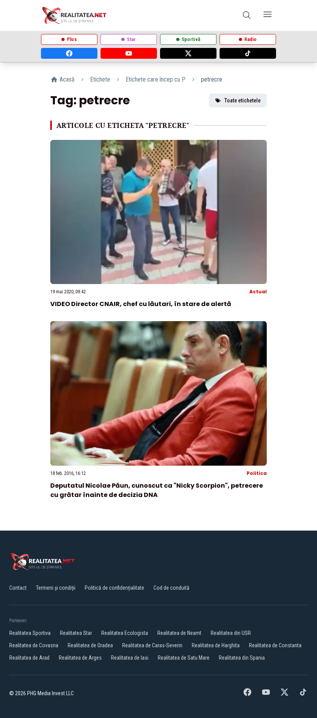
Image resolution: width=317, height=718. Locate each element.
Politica (257, 473)
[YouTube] (129, 53)
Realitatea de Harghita (216, 645)
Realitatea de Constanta (275, 645)
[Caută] (246, 15)
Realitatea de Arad (29, 658)
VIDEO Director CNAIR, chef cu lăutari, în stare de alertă (140, 303)
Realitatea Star (76, 633)
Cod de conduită (171, 588)
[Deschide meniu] (267, 16)
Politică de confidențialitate (114, 588)
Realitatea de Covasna (33, 645)
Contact (18, 588)
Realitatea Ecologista (124, 633)
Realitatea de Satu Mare (184, 658)
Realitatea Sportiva (30, 633)
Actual (258, 291)
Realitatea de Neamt (179, 633)
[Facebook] (69, 53)
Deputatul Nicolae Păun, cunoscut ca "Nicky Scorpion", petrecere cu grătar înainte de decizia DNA (156, 490)
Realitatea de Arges (80, 658)
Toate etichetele (242, 100)
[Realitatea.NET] (75, 15)
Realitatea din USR (231, 633)
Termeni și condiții (55, 588)
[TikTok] (248, 53)
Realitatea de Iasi (129, 658)
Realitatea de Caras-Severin (152, 645)
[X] (188, 53)
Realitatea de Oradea (90, 645)
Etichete (100, 79)
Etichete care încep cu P (156, 79)
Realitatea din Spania (242, 658)
